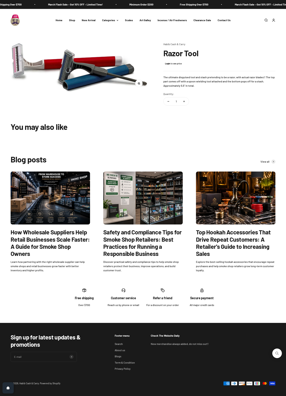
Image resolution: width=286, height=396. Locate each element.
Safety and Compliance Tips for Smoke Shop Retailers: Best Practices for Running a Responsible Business (142, 242)
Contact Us (224, 20)
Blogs (118, 356)
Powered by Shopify (50, 383)
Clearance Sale (202, 20)
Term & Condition (125, 362)
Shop (72, 20)
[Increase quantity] (184, 101)
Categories (108, 20)
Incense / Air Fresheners (172, 20)
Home (59, 20)
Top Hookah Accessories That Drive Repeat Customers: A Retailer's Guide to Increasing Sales (233, 242)
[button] (277, 353)
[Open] (8, 388)
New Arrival (88, 20)
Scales (129, 20)
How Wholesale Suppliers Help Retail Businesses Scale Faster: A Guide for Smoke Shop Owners (50, 242)
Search (119, 343)
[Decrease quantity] (168, 101)
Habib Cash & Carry (174, 44)
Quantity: (168, 93)
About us (120, 350)
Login (167, 63)
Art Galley (145, 20)
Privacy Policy (123, 368)
